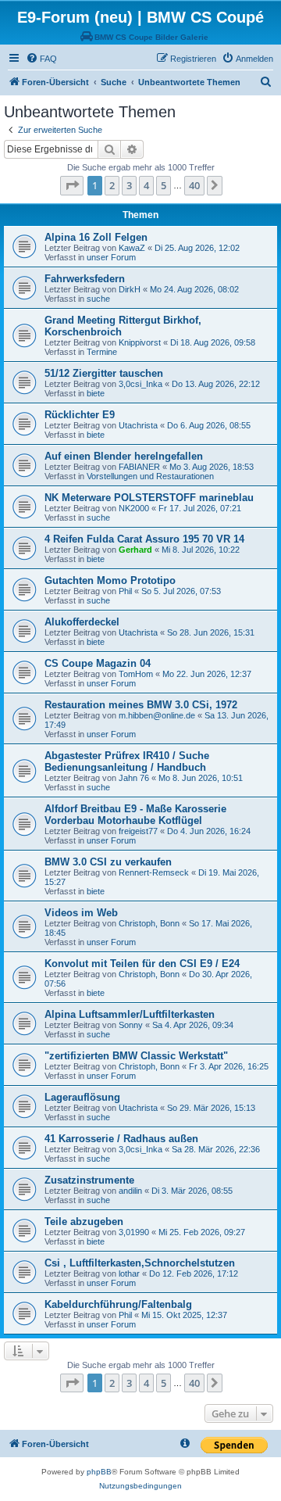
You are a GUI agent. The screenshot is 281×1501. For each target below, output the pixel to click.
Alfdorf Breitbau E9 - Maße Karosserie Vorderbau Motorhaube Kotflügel (135, 814)
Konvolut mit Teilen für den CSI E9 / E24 (142, 963)
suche (98, 298)
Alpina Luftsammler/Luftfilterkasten (129, 1014)
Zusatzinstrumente (89, 1180)
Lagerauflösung (82, 1097)
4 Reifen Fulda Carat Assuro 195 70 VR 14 (144, 539)
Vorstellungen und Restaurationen (150, 476)
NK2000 (134, 508)
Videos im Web (81, 913)
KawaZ (132, 248)
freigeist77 (138, 831)
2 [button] (112, 185)
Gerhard (135, 549)
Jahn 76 (134, 778)
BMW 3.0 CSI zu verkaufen (108, 862)
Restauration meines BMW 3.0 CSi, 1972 (140, 705)
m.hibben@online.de (157, 715)
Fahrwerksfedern (84, 279)
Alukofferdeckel (81, 622)
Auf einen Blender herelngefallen (123, 456)
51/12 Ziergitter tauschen (103, 373)
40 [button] (194, 185)
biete (96, 393)
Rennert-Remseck (154, 872)
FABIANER (139, 466)
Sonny (131, 1025)
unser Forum (111, 257)
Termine (102, 351)
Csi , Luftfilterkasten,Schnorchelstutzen (139, 1263)
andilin (130, 1190)
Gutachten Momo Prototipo (110, 580)
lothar (129, 1273)
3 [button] (129, 185)
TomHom (136, 674)
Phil (125, 591)
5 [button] (163, 185)
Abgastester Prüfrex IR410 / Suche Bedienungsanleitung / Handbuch (126, 761)
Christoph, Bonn (149, 923)
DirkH (129, 289)
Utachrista (138, 425)
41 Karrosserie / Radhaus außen (121, 1139)
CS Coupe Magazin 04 (97, 663)
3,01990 (134, 1232)
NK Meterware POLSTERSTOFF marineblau (149, 497)
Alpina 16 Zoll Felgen (96, 237)
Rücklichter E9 (79, 415)
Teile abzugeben (83, 1221)
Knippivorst (140, 342)
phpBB (99, 1471)
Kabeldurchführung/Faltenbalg (118, 1304)
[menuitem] (41, 58)
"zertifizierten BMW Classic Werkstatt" (136, 1056)
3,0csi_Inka (140, 384)
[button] (72, 185)
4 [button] (146, 185)
